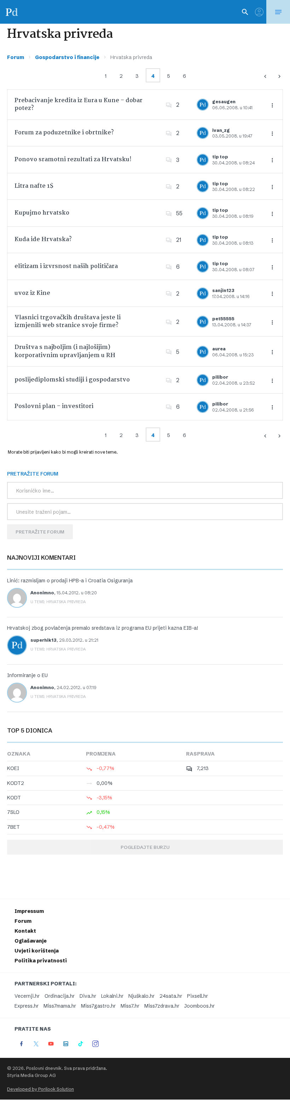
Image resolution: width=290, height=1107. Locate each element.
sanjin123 (223, 290)
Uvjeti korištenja (36, 951)
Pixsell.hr (197, 996)
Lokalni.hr (112, 996)
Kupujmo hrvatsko (41, 213)
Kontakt (25, 931)
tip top (220, 156)
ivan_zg (221, 130)
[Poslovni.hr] (12, 12)
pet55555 (223, 318)
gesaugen (224, 101)
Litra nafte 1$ (33, 186)
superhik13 (43, 640)
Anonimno (42, 592)
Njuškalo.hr (141, 996)
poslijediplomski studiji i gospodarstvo (72, 380)
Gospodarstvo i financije (67, 57)
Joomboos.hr (199, 1006)
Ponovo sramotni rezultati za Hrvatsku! (73, 159)
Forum (15, 57)
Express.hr (26, 1006)
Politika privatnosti (40, 960)
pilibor (220, 377)
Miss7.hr (130, 1006)
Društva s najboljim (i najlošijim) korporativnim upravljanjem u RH (64, 351)
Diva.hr (88, 996)
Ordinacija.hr (60, 996)
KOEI (13, 768)
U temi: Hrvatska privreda (58, 601)
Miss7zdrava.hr (161, 1006)
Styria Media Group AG (31, 1075)
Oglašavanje (30, 941)
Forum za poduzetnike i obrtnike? (64, 133)
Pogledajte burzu (145, 847)
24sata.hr (171, 996)
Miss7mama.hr (60, 1006)
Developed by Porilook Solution (40, 1089)
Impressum (29, 911)
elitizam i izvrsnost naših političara (66, 266)
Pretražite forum (40, 532)
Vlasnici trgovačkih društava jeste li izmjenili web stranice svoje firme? (67, 321)
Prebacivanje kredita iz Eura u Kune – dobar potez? (78, 104)
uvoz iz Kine (32, 293)
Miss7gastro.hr (98, 1006)
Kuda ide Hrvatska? (43, 239)
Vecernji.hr (27, 996)
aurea (219, 348)
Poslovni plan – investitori (53, 406)
